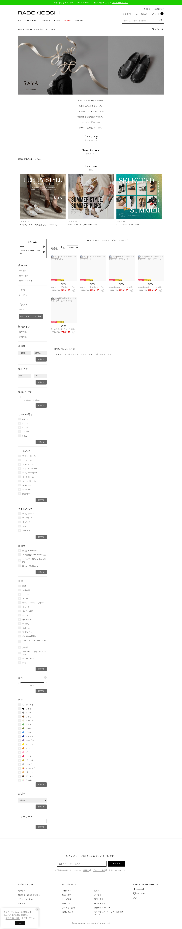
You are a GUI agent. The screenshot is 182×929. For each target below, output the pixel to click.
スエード (26, 598)
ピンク (29, 752)
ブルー (29, 732)
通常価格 (23, 270)
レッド (29, 756)
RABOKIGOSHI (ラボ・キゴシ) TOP (32, 29)
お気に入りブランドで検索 (31, 316)
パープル (30, 740)
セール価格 (24, 276)
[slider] (19, 397)
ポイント (98, 895)
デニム (25, 615)
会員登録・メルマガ (102, 908)
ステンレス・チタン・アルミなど (34, 652)
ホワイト (30, 704)
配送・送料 (66, 895)
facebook (140, 889)
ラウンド (26, 522)
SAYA (53, 29)
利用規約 (86, 870)
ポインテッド (28, 514)
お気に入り (143, 14)
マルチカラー (32, 768)
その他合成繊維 (29, 636)
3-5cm (25, 423)
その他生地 (27, 619)
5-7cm (25, 427)
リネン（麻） (28, 611)
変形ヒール (27, 494)
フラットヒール (29, 456)
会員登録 (147, 9)
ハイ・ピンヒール (30, 468)
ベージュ (30, 720)
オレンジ (30, 748)
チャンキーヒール (30, 473)
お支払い (98, 891)
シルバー (30, 764)
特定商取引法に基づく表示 (29, 895)
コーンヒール (28, 477)
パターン (30, 772)
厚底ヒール (27, 485)
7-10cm (25, 432)
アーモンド (27, 518)
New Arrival (30, 20)
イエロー (30, 744)
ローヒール (27, 460)
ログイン (128, 14)
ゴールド (30, 760)
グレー (29, 712)
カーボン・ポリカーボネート (34, 641)
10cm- (25, 436)
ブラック (30, 708)
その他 (29, 780)
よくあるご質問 (68, 908)
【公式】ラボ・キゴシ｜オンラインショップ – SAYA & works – (38, 13)
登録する (116, 863)
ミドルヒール (28, 464)
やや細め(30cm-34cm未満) (34, 555)
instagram (140, 893)
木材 (24, 663)
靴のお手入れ (99, 903)
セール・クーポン (27, 280)
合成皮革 (26, 590)
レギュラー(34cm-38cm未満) (34, 560)
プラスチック (28, 632)
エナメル (26, 594)
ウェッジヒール (29, 481)
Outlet (67, 20)
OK (20, 923)
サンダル (23, 295)
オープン (26, 530)
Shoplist (79, 20)
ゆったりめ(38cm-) (30, 566)
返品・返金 (98, 899)
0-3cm (25, 419)
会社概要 (21, 903)
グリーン (30, 724)
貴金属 (25, 647)
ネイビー (30, 736)
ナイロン (26, 624)
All (19, 20)
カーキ (29, 728)
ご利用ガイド (159, 9)
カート (158, 14)
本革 (24, 586)
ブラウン (30, 716)
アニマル (30, 776)
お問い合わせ (67, 912)
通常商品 (23, 332)
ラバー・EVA (28, 658)
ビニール (26, 628)
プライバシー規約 (99, 870)
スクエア (26, 526)
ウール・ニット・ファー (33, 603)
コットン (26, 607)
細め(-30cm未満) (29, 550)
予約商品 (23, 337)
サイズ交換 (66, 899)
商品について (67, 903)
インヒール (27, 489)
